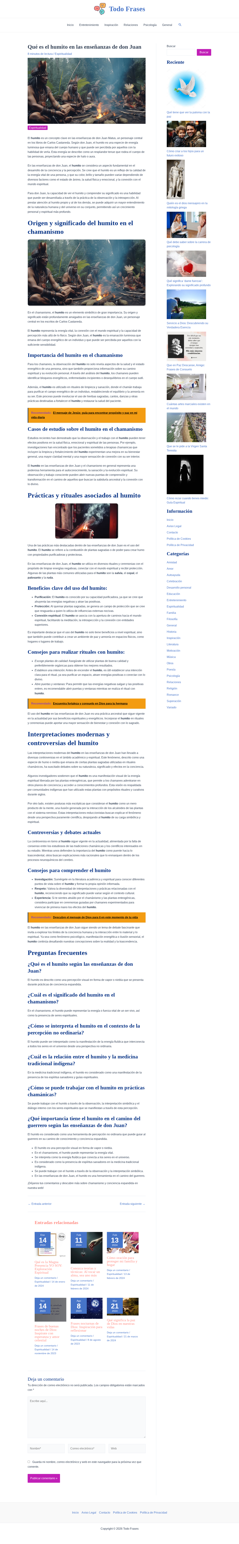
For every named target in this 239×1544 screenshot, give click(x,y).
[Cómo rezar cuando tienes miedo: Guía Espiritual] (185, 474)
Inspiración (173, 638)
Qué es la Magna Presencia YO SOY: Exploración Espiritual (48, 1267)
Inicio (170, 519)
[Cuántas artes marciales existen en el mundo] (186, 387)
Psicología (173, 675)
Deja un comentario (45, 1277)
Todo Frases (127, 9)
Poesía (171, 669)
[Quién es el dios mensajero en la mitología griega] (176, 179)
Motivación (173, 650)
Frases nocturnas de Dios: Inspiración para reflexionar (86, 1326)
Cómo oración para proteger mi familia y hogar (122, 1261)
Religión (172, 688)
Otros (170, 663)
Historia (171, 631)
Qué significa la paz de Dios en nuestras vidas (121, 1323)
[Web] (127, 1449)
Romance (173, 694)
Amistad (172, 562)
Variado (171, 707)
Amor (170, 568)
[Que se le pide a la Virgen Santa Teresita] (186, 427)
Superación (174, 701)
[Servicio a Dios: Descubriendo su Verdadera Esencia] (186, 304)
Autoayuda (173, 575)
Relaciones (174, 682)
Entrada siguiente (132, 1204)
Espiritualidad (63, 53)
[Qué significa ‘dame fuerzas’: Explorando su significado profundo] (186, 264)
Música (171, 656)
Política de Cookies (179, 538)
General (172, 625)
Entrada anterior (39, 1204)
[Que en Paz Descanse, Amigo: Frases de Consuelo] (186, 346)
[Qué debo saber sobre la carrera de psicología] (186, 225)
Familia (171, 612)
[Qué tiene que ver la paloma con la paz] (186, 88)
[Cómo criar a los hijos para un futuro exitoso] (186, 134)
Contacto (172, 532)
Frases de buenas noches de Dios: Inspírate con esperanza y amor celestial (47, 1333)
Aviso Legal (174, 526)
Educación (173, 593)
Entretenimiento (176, 600)
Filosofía (172, 619)
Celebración (174, 581)
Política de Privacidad (180, 545)
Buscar (171, 46)
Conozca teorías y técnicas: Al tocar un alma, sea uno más (85, 1271)
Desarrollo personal (179, 587)
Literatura (172, 644)
